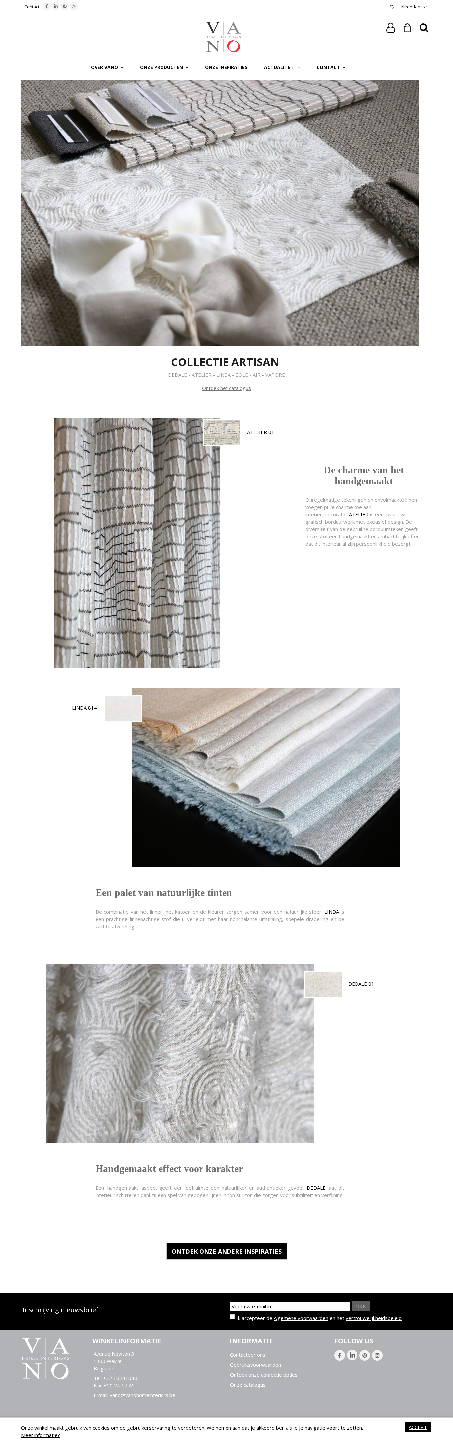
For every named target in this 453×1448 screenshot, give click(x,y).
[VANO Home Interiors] (223, 36)
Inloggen (390, 27)
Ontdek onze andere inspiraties (227, 1251)
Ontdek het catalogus (226, 388)
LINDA (331, 911)
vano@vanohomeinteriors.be (142, 1395)
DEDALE (316, 1187)
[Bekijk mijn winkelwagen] (407, 28)
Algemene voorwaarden (301, 1318)
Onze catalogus (248, 1385)
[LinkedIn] (56, 6)
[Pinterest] (65, 6)
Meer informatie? (40, 1435)
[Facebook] (47, 6)
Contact (31, 7)
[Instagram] (74, 6)
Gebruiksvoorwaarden (255, 1365)
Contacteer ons (247, 1355)
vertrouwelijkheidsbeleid (374, 1318)
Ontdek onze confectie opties (264, 1375)
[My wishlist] (392, 6)
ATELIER (359, 514)
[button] (107, 67)
